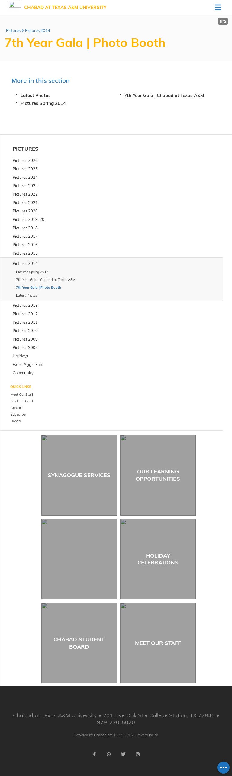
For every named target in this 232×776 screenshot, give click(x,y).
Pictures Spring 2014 (43, 103)
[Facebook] (94, 754)
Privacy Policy (147, 735)
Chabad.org (103, 735)
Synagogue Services (79, 475)
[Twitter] (123, 754)
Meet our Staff (158, 642)
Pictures (13, 30)
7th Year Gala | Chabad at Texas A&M (164, 95)
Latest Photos (36, 95)
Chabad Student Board (79, 643)
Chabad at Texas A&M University (65, 7)
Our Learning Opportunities (158, 475)
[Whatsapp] (108, 754)
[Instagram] (137, 754)
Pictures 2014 (37, 30)
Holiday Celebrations (158, 559)
